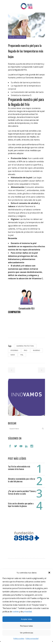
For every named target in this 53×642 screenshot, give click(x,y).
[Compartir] (10, 317)
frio (25, 350)
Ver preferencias (26, 633)
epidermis (14, 350)
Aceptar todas (26, 619)
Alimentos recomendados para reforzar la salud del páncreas (21, 480)
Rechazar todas (26, 626)
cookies (15, 611)
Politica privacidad (32, 638)
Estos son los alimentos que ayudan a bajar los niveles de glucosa (20, 505)
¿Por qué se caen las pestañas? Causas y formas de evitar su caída (22, 492)
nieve (13, 355)
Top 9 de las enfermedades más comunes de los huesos (19, 468)
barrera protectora (25, 346)
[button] (49, 572)
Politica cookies (18, 638)
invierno (36, 350)
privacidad (27, 611)
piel (21, 355)
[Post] (16, 317)
